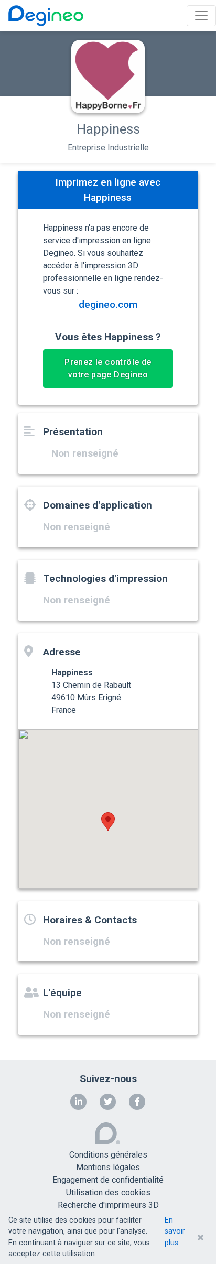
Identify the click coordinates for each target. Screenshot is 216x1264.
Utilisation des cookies (108, 1192)
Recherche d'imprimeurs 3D (108, 1205)
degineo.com (108, 304)
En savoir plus (175, 1231)
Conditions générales (108, 1155)
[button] (108, 822)
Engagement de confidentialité (108, 1180)
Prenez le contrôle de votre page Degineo (107, 368)
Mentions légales (108, 1167)
